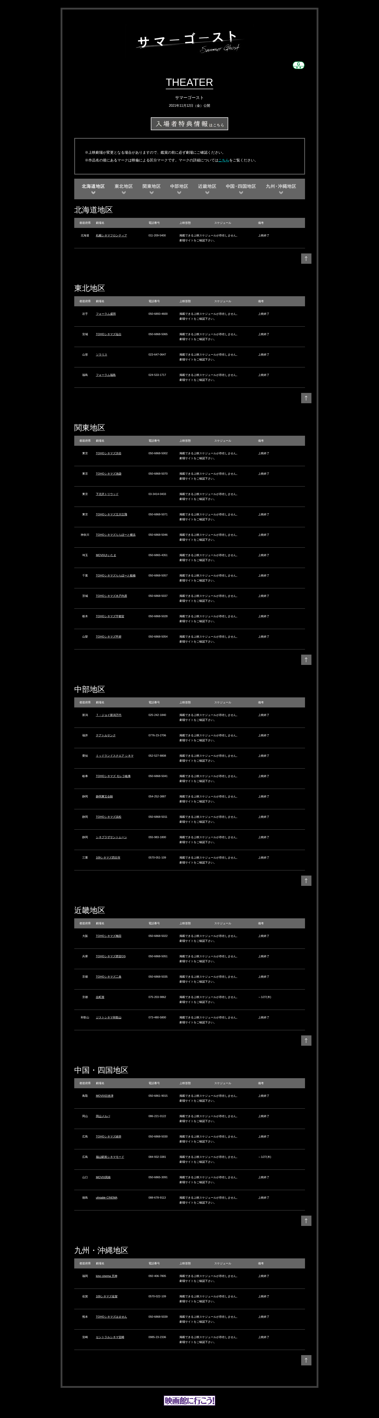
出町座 (100, 997)
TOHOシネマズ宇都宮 (110, 616)
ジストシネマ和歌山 (108, 1017)
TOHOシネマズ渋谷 (108, 453)
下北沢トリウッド (107, 494)
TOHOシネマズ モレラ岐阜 (113, 776)
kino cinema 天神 (106, 1275)
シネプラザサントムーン (111, 837)
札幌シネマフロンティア (111, 235)
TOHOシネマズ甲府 (108, 636)
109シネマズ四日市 (108, 857)
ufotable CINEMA (106, 1197)
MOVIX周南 (103, 1177)
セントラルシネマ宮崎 (110, 1337)
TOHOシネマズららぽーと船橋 (116, 575)
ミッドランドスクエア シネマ (115, 755)
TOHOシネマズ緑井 (108, 1136)
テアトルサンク (106, 735)
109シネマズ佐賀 (107, 1296)
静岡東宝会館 (104, 796)
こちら (223, 160)
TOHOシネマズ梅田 (108, 935)
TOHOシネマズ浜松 (108, 816)
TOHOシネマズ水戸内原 (111, 595)
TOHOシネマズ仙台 (108, 334)
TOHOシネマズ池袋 (108, 473)
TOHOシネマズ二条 (108, 976)
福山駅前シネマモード (110, 1156)
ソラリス (101, 354)
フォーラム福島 (106, 374)
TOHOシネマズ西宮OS (111, 956)
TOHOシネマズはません (111, 1316)
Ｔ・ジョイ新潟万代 (108, 714)
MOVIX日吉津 (104, 1095)
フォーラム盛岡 (106, 313)
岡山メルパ (103, 1116)
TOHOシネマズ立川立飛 (111, 514)
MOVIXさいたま (106, 555)
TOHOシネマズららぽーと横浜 (116, 534)
